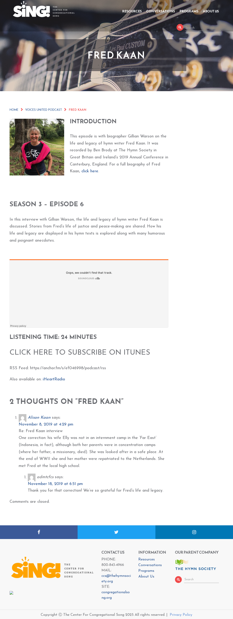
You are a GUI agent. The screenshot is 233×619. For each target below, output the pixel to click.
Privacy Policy (181, 615)
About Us (211, 11)
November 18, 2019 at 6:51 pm (55, 484)
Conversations (160, 11)
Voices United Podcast (43, 110)
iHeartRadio (54, 379)
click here (89, 171)
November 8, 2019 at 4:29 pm (46, 425)
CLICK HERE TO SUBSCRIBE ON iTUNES (80, 352)
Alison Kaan (39, 418)
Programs (189, 11)
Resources (132, 11)
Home (14, 110)
